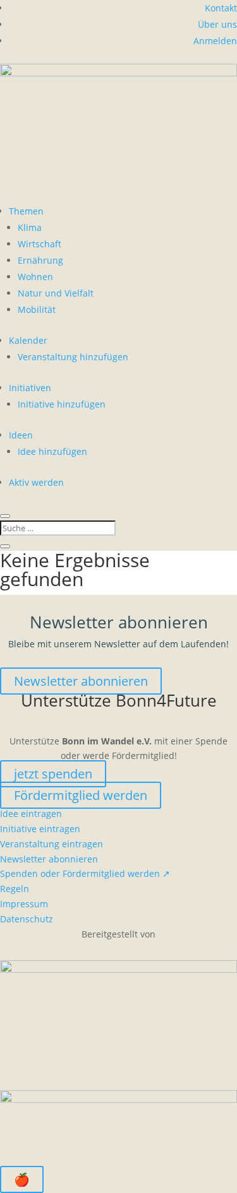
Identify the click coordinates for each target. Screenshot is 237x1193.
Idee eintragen (31, 814)
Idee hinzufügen (52, 451)
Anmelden (215, 41)
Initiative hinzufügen (62, 404)
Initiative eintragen (40, 829)
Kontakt (221, 8)
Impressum (24, 904)
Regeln (14, 889)
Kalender (28, 340)
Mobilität (37, 309)
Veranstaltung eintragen (51, 844)
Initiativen (30, 388)
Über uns (217, 24)
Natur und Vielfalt (56, 293)
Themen (26, 211)
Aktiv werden (36, 482)
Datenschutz (26, 919)
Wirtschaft (39, 244)
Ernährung (40, 260)
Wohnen (35, 277)
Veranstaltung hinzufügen (73, 357)
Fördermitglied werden (80, 795)
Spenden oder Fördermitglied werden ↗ (85, 873)
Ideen (21, 435)
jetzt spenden (53, 773)
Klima (30, 227)
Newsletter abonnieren (81, 681)
